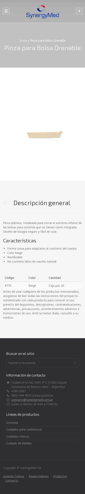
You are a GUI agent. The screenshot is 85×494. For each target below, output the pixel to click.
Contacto (11, 480)
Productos (60, 476)
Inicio (23, 40)
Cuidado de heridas (19, 443)
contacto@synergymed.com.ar (32, 400)
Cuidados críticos (17, 436)
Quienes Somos (13, 476)
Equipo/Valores (39, 476)
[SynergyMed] (42, 11)
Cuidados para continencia (24, 429)
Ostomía (12, 423)
